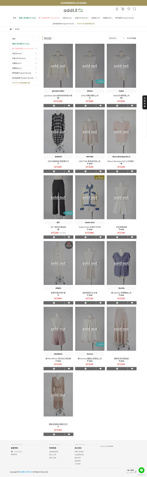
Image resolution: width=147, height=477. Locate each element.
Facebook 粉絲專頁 (106, 446)
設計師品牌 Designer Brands (23, 78)
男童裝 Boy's (17, 68)
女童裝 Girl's (16, 63)
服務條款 (78, 461)
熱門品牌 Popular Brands (21, 73)
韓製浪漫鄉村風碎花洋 (58, 424)
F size (89, 163)
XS (121, 98)
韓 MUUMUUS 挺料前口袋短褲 (58, 358)
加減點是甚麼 (53, 451)
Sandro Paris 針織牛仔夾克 (90, 227)
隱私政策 (78, 458)
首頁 (13, 38)
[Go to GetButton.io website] (141, 474)
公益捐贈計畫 (79, 454)
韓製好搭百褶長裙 (121, 358)
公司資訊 (78, 464)
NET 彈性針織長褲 (58, 227)
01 (58, 98)
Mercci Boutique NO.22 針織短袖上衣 (121, 161)
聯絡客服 (14, 454)
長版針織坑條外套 (58, 292)
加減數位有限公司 (26, 472)
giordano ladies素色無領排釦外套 (58, 95)
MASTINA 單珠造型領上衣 (89, 161)
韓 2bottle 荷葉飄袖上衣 (121, 292)
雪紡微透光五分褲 (89, 292)
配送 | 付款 (52, 454)
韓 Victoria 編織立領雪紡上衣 (90, 358)
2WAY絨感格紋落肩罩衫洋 (58, 161)
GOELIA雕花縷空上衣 (90, 95)
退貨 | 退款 (52, 458)
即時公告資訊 (79, 451)
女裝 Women (17, 53)
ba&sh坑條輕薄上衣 (121, 95)
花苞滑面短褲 (121, 227)
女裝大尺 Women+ (19, 58)
